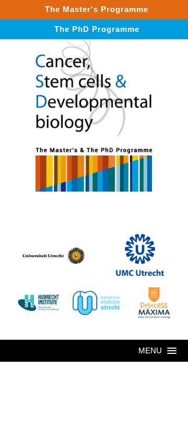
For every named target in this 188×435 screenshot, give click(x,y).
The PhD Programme (96, 29)
